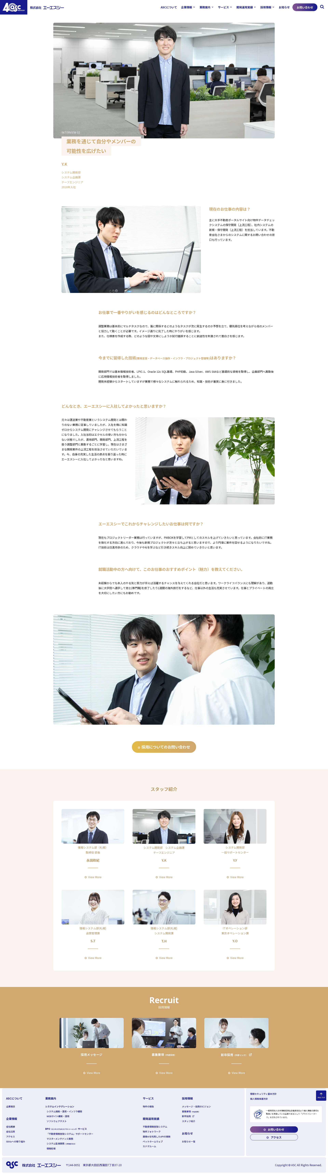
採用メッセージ (91, 1054)
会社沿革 (10, 1131)
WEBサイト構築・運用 (58, 1116)
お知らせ (284, 7)
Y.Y (235, 860)
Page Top (321, 1095)
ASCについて (169, 7)
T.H (164, 941)
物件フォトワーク (152, 1131)
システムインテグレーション (59, 1106)
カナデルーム (149, 1146)
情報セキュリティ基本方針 (263, 1093)
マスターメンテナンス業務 (60, 1138)
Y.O (235, 940)
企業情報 (186, 7)
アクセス (10, 1136)
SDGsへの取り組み (15, 1141)
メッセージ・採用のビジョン (196, 1106)
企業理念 (10, 1106)
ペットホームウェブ (153, 1141)
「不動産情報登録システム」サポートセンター (70, 1133)
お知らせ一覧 (188, 1141)
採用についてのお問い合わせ (165, 747)
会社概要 (10, 1126)
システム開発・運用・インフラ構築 (64, 1111)
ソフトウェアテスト (57, 1121)
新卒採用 (234, 1055)
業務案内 (205, 7)
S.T (93, 940)
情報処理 (51, 1148)
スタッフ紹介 (188, 1121)
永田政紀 (92, 860)
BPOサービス (66, 1128)
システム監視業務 (61, 1143)
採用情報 (265, 7)
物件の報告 (148, 1106)
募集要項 (164, 1054)
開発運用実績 (244, 7)
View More (94, 877)
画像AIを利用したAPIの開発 (156, 1136)
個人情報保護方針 (259, 1098)
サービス (223, 7)
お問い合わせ (305, 7)
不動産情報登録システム (155, 1126)
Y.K (164, 860)
